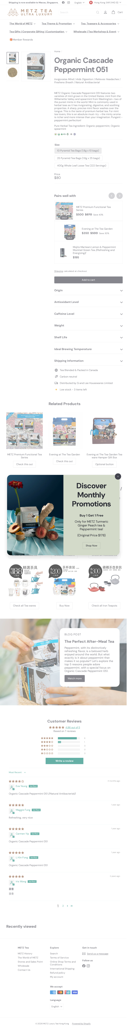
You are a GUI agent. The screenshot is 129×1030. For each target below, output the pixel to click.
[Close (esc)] (118, 476)
